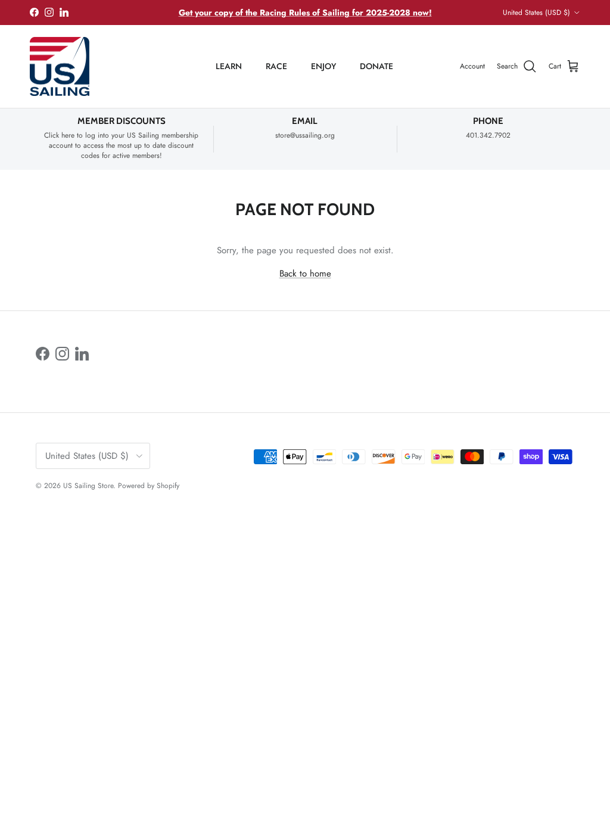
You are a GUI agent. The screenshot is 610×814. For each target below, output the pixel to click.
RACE (276, 66)
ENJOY (323, 66)
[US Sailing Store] (59, 67)
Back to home (305, 273)
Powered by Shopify (148, 485)
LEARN (229, 66)
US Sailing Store (88, 485)
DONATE (376, 66)
